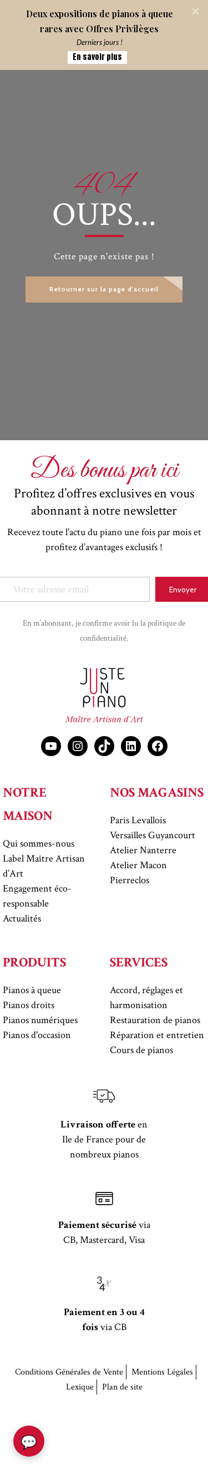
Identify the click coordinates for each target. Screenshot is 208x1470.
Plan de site (122, 1387)
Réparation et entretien (157, 1035)
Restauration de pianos (155, 1020)
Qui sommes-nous (38, 843)
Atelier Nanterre (143, 850)
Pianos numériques (40, 1020)
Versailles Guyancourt (152, 835)
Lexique (80, 1387)
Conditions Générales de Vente (69, 1372)
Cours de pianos (141, 1050)
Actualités (22, 918)
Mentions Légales (162, 1372)
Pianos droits (28, 1005)
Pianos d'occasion (37, 1035)
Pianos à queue (32, 990)
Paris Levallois (138, 820)
